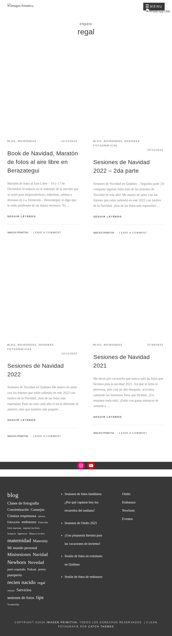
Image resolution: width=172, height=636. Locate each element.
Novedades (27, 141)
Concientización (18, 509)
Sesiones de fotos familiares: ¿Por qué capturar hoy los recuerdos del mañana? (83, 502)
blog (12, 495)
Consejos (37, 509)
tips (39, 597)
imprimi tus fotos (31, 528)
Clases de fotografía (23, 503)
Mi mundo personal (22, 548)
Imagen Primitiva (17, 232)
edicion (41, 516)
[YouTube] (91, 465)
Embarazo (129, 502)
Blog (11, 141)
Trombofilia (13, 604)
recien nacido (21, 582)
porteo (42, 569)
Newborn (16, 562)
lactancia (11, 534)
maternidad (19, 540)
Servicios (24, 590)
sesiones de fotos (20, 597)
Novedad (36, 562)
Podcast (31, 569)
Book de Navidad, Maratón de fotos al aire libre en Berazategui (42, 162)
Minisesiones (19, 554)
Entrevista (43, 522)
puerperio (14, 575)
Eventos (127, 519)
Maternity (40, 541)
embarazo (29, 522)
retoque (11, 590)
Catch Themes (101, 626)
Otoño (126, 494)
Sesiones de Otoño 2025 (81, 523)
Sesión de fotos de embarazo (83, 577)
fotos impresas (14, 528)
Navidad (40, 554)
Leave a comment (47, 232)
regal (41, 583)
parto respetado (16, 569)
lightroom (22, 534)
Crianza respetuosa (21, 516)
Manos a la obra (37, 534)
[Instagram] (81, 465)
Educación (13, 522)
